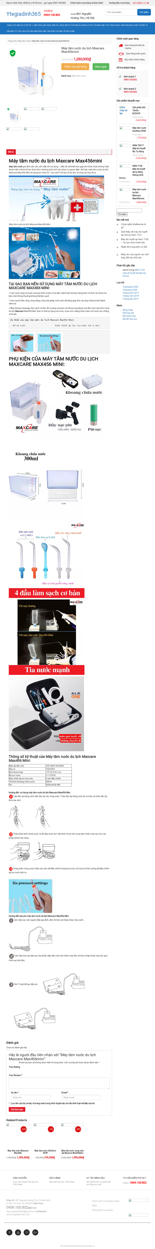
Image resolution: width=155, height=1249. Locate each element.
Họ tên (15, 1092)
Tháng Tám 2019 (131, 296)
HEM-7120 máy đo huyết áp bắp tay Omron (134, 273)
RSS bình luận (129, 316)
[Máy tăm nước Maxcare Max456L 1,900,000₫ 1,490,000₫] (18, 1134)
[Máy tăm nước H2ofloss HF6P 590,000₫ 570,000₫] (45, 1134)
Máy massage (127, 25)
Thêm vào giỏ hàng (75, 66)
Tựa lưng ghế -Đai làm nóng (29, 31)
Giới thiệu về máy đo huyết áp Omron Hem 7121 (134, 233)
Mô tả (11, 152)
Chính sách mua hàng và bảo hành (86, 3)
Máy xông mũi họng (42, 25)
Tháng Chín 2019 (131, 293)
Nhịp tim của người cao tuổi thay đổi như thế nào (135, 256)
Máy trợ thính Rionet (111, 25)
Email (64, 1092)
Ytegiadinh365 (23, 14)
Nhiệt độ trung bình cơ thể (134, 247)
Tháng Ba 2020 (130, 290)
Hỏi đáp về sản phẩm (65, 31)
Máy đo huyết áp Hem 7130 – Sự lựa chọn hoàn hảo (134, 241)
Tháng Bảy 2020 (130, 287)
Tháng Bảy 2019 (130, 299)
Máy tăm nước (49, 31)
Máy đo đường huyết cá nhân (88, 25)
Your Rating (14, 1067)
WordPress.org (130, 319)
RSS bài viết (128, 313)
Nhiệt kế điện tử (141, 25)
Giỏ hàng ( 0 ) (140, 3)
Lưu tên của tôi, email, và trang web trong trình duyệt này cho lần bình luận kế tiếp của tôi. (53, 1103)
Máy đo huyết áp (24, 25)
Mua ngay (101, 66)
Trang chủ (11, 25)
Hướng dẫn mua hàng (119, 3)
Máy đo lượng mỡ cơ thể (63, 25)
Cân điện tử (12, 31)
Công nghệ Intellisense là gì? (133, 226)
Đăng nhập (128, 310)
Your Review (15, 1075)
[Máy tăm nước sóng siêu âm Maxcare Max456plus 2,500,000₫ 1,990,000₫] (72, 1134)
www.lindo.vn (88, 1246)
